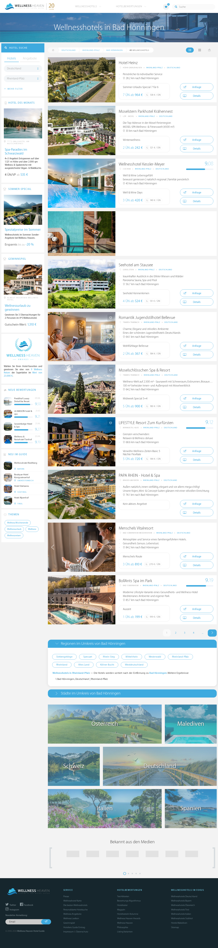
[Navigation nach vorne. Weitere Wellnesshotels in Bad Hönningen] (212, 633)
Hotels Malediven (179, 923)
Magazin (121, 909)
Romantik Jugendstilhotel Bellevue (147, 317)
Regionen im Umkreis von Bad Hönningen (93, 643)
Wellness (32, 529)
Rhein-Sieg (109, 656)
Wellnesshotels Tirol (180, 909)
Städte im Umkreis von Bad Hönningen (90, 693)
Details (197, 96)
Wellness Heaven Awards (128, 918)
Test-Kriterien (123, 896)
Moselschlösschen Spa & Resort (144, 370)
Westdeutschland (134, 664)
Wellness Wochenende (17, 523)
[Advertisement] (166, 233)
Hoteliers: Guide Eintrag (74, 927)
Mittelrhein (132, 656)
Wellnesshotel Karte (72, 900)
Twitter (12, 905)
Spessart (87, 656)
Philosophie (122, 927)
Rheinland (61, 664)
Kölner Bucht (107, 664)
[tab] (132, 644)
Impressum (68, 931)
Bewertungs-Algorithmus (129, 900)
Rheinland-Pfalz (154, 68)
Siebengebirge (64, 656)
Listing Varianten (125, 931)
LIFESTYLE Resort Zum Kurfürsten (146, 423)
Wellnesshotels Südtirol (182, 918)
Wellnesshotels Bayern (181, 900)
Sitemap (175, 927)
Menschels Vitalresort (136, 528)
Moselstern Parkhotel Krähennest (146, 111)
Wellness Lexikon (71, 918)
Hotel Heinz (128, 63)
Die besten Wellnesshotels (75, 905)
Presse (66, 896)
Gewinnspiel (69, 923)
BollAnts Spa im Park (135, 581)
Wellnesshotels (86, 6)
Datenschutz (82, 931)
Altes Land (83, 664)
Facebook (28, 905)
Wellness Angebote (72, 914)
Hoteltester (122, 905)
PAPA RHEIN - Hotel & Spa (139, 475)
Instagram (14, 909)
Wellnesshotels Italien (181, 914)
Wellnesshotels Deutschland (184, 896)
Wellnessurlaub (14, 529)
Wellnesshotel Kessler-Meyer (142, 164)
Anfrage (196, 87)
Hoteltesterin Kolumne (127, 914)
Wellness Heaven (125, 923)
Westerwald (155, 656)
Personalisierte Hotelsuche (75, 909)
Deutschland (173, 68)
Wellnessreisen (14, 535)
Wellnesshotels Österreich (183, 905)
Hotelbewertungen (129, 6)
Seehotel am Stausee (136, 265)
